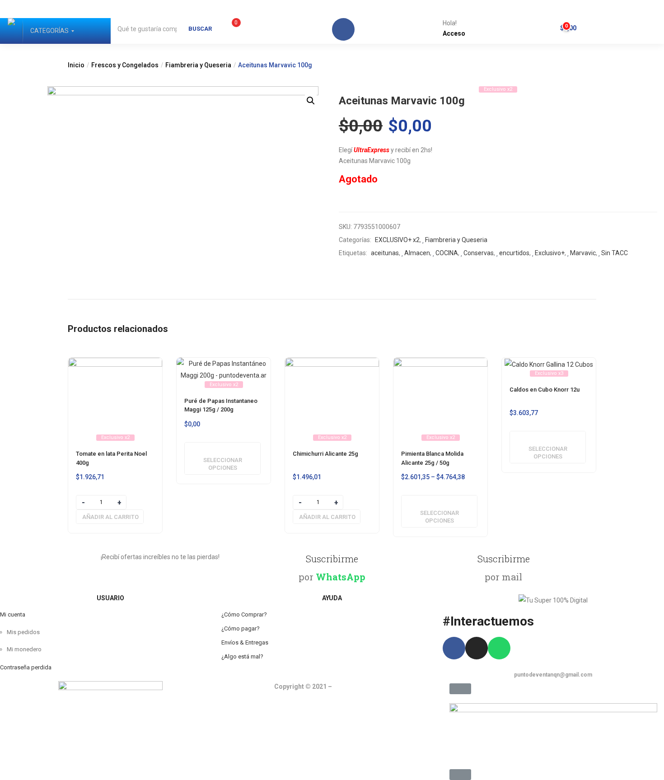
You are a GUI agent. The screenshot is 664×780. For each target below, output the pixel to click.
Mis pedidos (23, 632)
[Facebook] (343, 29)
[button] (565, 25)
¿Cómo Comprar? (244, 614)
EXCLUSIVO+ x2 (397, 239)
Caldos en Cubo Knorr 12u (545, 389)
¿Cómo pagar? (240, 628)
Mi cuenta (12, 614)
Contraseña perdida (25, 667)
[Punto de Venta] (11, 31)
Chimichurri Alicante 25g (325, 453)
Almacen (417, 253)
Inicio (76, 65)
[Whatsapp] (499, 648)
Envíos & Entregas (244, 642)
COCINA (446, 253)
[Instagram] (476, 648)
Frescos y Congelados (125, 65)
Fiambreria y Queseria (198, 65)
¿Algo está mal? (242, 656)
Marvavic (583, 253)
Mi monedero (24, 649)
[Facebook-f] (454, 648)
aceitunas (385, 253)
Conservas (478, 253)
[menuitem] (49, 31)
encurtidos (514, 253)
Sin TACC (614, 253)
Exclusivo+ (550, 253)
